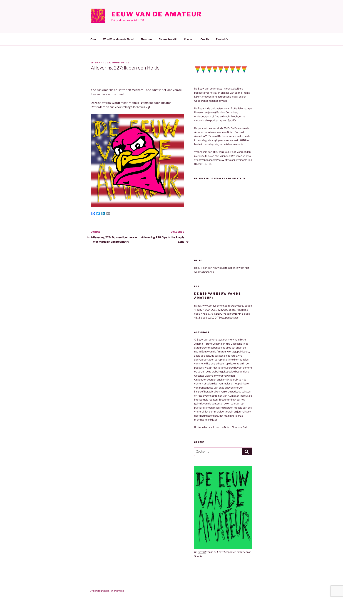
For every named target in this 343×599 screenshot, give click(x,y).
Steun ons (146, 39)
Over (93, 39)
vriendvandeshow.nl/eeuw (209, 159)
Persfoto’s (222, 39)
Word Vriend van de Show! (118, 39)
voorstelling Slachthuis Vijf (132, 107)
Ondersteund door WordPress (107, 590)
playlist (202, 551)
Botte (125, 62)
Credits (204, 39)
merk (231, 339)
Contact (189, 39)
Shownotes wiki (168, 39)
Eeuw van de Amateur (156, 14)
